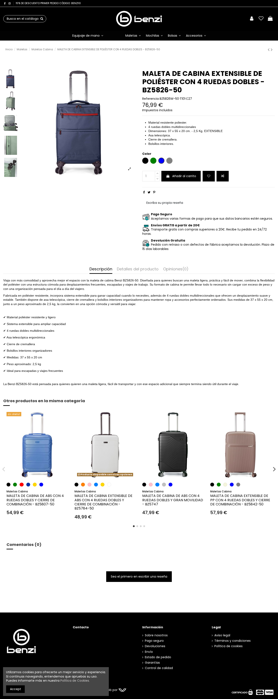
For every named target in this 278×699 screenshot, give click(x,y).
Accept (15, 689)
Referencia (150, 99)
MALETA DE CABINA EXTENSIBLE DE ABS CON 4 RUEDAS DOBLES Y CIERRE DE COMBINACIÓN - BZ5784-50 (103, 502)
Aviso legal (222, 635)
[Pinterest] (154, 192)
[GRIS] (238, 485)
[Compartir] (144, 192)
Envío (149, 652)
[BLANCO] (109, 485)
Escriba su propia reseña (164, 203)
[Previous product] (269, 49)
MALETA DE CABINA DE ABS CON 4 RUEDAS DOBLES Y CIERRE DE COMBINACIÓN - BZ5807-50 (35, 499)
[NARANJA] (83, 485)
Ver (105, 470)
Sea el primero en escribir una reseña (139, 576)
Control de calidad (159, 668)
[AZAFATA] (28, 485)
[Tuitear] (149, 192)
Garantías (152, 663)
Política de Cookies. (75, 680)
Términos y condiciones (232, 641)
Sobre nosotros (156, 635)
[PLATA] (164, 485)
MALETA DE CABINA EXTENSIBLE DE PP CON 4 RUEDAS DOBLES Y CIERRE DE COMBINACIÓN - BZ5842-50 (240, 499)
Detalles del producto (138, 269)
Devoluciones (155, 646)
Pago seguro (154, 641)
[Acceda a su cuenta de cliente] (252, 18)
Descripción (100, 269)
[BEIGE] (225, 485)
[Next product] (272, 49)
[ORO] (35, 485)
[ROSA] (89, 485)
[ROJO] (21, 485)
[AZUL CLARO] (96, 485)
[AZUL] (41, 485)
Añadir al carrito (184, 176)
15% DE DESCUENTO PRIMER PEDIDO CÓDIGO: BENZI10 (48, 3)
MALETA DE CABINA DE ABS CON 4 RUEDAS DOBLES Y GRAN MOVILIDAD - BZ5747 (172, 499)
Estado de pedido (158, 657)
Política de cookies (228, 646)
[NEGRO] (8, 485)
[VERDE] (15, 485)
